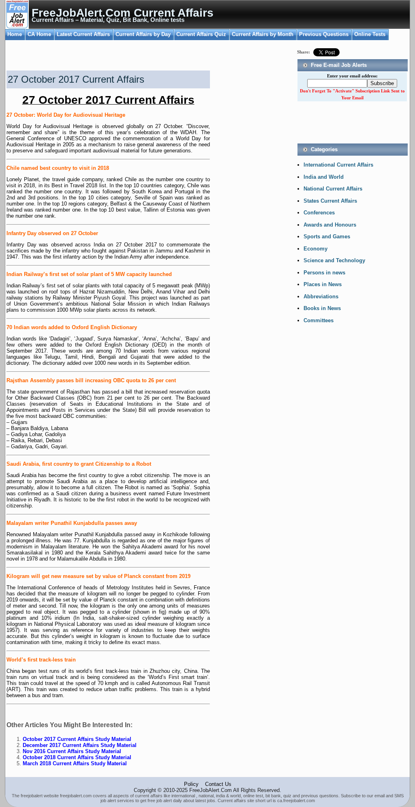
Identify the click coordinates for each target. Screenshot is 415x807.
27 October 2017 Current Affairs (76, 79)
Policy (191, 784)
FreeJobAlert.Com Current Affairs (123, 12)
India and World (324, 177)
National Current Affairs (333, 189)
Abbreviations (321, 296)
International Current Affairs (338, 165)
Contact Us (218, 784)
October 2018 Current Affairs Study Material (77, 757)
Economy (315, 249)
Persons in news (324, 273)
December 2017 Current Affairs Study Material (80, 745)
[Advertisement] (100, 56)
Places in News (323, 284)
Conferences (319, 213)
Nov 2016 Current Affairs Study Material (72, 751)
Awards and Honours (330, 225)
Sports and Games (327, 236)
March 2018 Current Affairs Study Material (75, 763)
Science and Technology (334, 260)
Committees (319, 320)
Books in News (322, 308)
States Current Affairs (330, 201)
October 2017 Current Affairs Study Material (77, 739)
